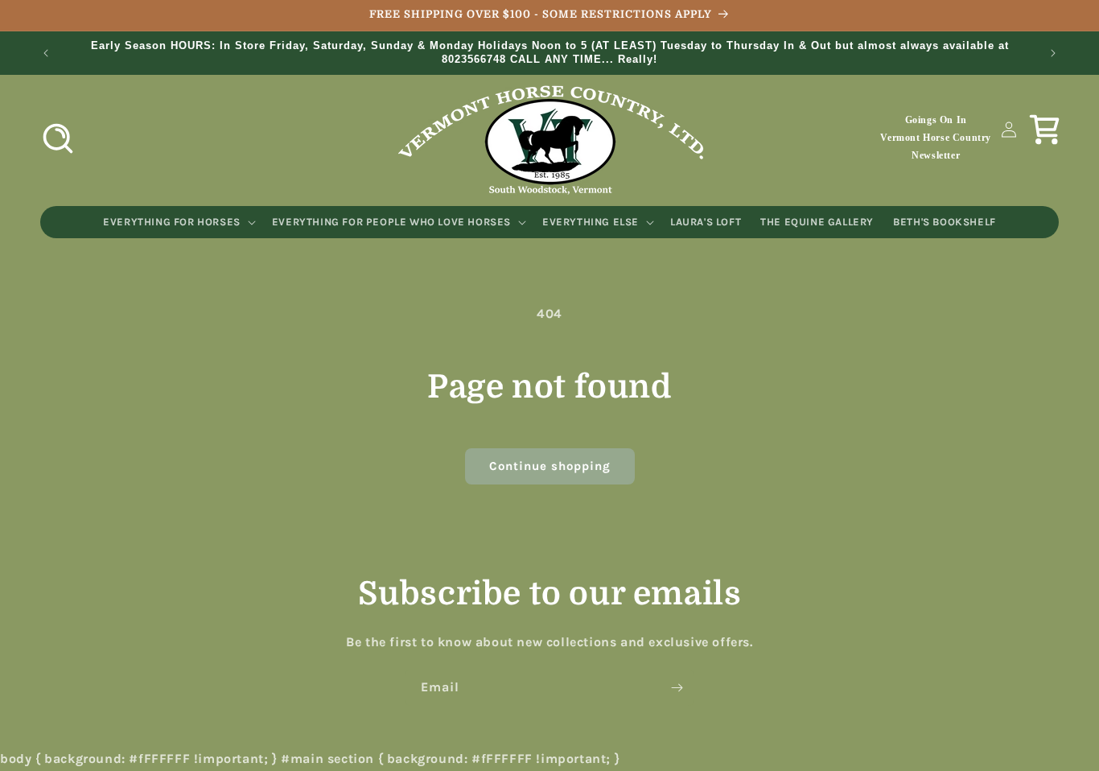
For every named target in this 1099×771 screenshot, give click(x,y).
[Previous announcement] (46, 53)
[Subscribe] (676, 688)
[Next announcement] (1053, 53)
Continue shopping (550, 466)
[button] (58, 138)
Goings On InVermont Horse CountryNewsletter (935, 137)
